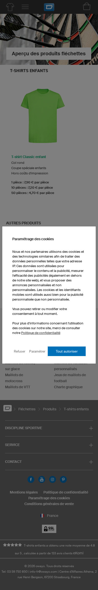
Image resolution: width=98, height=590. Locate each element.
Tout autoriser (67, 351)
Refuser (19, 351)
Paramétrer (37, 351)
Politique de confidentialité (40, 333)
